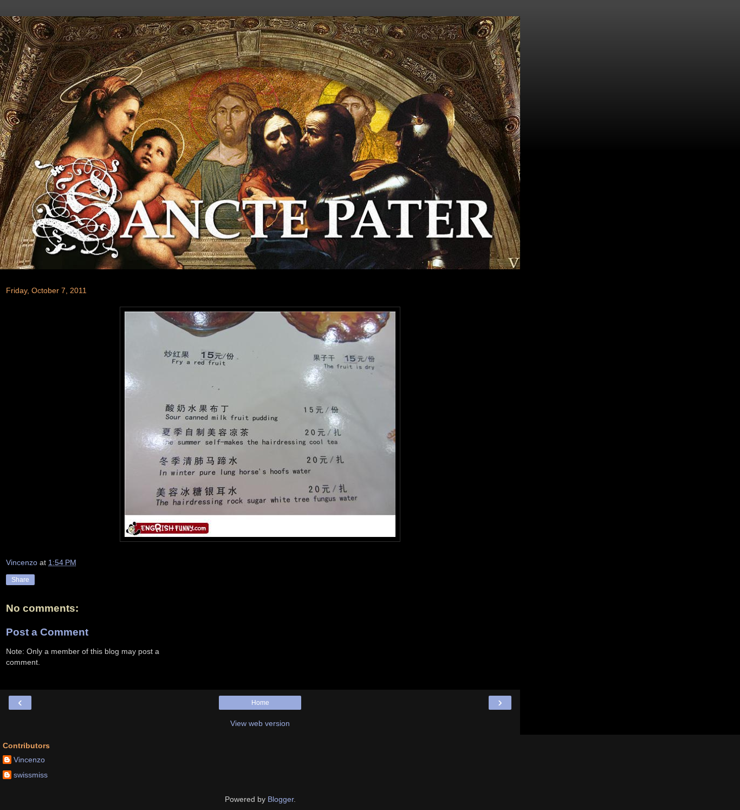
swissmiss (31, 774)
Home (260, 703)
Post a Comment (47, 632)
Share (20, 580)
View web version (260, 723)
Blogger (281, 799)
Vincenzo (29, 759)
